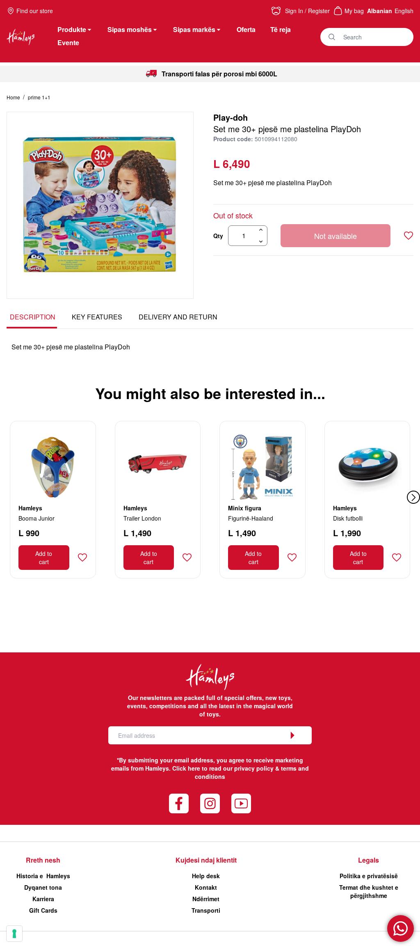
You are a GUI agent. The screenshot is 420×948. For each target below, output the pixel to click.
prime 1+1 (39, 97)
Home (14, 97)
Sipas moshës (129, 29)
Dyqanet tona (43, 887)
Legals (368, 860)
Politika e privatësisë (369, 876)
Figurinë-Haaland (250, 518)
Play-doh (230, 117)
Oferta (246, 29)
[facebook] (179, 803)
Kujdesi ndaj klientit (206, 860)
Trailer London (142, 518)
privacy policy (254, 768)
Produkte (71, 29)
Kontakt (206, 887)
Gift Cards (43, 910)
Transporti (206, 910)
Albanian (379, 11)
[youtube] (241, 803)
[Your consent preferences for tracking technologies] (14, 933)
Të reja (280, 29)
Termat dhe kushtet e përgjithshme (368, 891)
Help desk (206, 876)
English (404, 11)
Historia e (43, 876)
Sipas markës (194, 29)
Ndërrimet (205, 899)
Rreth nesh (43, 860)
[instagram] (210, 803)
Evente (68, 42)
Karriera (43, 899)
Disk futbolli (348, 518)
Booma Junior (36, 518)
